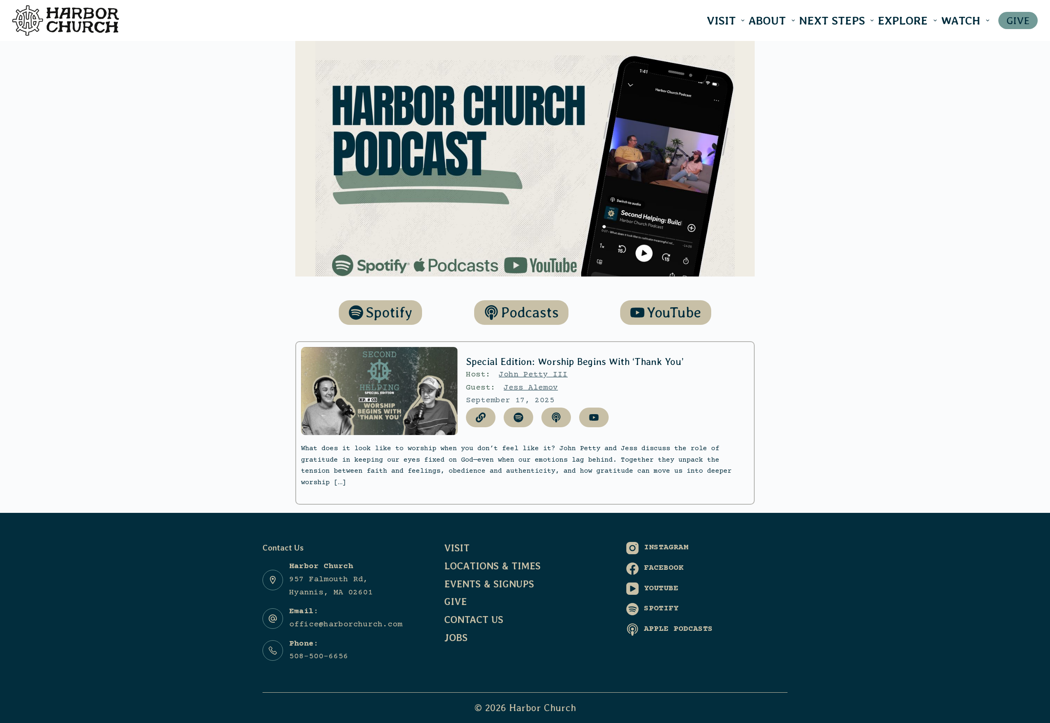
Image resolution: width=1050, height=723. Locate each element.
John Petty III (533, 374)
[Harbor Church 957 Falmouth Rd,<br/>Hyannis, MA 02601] (272, 580)
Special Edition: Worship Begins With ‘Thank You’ (575, 361)
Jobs (456, 638)
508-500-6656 (318, 656)
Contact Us (473, 620)
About (767, 20)
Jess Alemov (531, 387)
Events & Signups (489, 584)
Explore (903, 20)
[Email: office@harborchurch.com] (272, 618)
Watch (960, 20)
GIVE (1018, 20)
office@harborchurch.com (345, 624)
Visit (721, 20)
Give (455, 601)
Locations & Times (492, 566)
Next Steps (832, 20)
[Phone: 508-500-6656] (272, 650)
